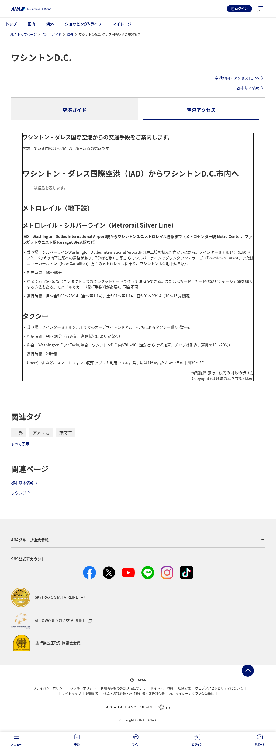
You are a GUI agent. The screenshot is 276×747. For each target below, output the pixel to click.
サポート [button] (259, 744)
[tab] (74, 109)
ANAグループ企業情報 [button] (30, 539)
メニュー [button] (16, 744)
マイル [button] (136, 744)
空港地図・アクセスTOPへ (237, 78)
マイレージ (122, 23)
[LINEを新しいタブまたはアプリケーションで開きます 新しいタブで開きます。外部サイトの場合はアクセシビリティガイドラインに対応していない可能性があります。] (147, 572)
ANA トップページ (23, 34)
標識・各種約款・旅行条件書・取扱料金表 (134, 693)
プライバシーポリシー (49, 688)
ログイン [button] (197, 744)
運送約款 (92, 693)
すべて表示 (20, 443)
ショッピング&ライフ (83, 23)
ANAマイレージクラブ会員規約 (191, 693)
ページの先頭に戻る (248, 671)
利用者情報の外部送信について (123, 688)
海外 (50, 23)
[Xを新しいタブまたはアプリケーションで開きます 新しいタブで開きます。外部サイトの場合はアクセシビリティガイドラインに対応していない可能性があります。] (108, 572)
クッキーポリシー (83, 688)
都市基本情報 (248, 88)
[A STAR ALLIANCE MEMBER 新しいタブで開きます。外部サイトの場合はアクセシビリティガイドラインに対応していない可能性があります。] (138, 707)
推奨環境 (184, 688)
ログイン (241, 8)
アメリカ (41, 432)
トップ (11, 23)
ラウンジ (18, 492)
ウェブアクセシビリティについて (219, 688)
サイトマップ (71, 693)
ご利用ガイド (51, 34)
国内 (31, 23)
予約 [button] (77, 744)
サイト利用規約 (161, 688)
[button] (260, 9)
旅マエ (65, 432)
